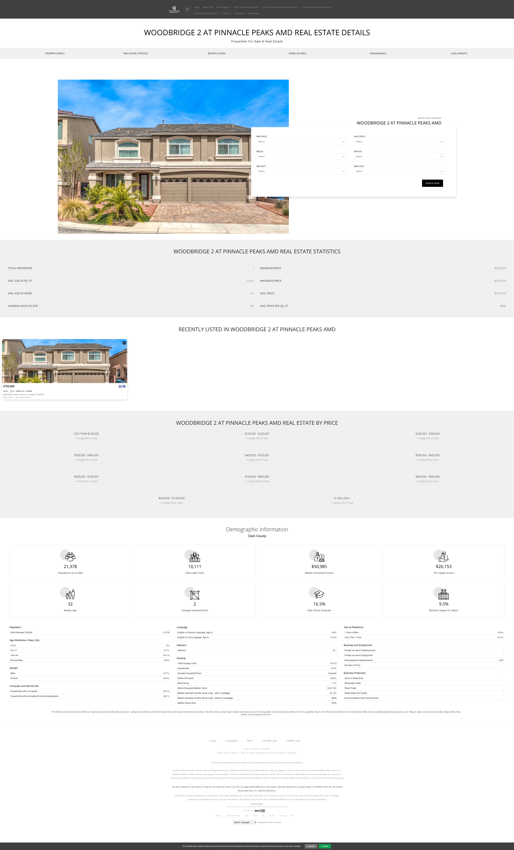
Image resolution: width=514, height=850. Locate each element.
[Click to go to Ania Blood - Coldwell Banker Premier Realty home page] (176, 9)
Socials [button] (226, 13)
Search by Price (297, 53)
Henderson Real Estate (233, 815)
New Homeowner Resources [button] (317, 7)
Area (292, 815)
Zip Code (272, 815)
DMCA (250, 740)
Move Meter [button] (253, 13)
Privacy (212, 740)
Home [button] (197, 7)
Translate (277, 822)
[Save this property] (124, 342)
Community (282, 815)
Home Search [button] (223, 7)
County (255, 815)
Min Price (261, 136)
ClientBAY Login (269, 740)
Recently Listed (216, 53)
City (263, 815)
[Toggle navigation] (187, 9)
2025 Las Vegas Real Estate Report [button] (280, 7)
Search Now (432, 183)
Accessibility (231, 740)
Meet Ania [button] (208, 7)
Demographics (378, 53)
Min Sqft (261, 166)
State (246, 815)
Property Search (55, 53)
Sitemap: (218, 815)
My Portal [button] (239, 13)
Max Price (359, 136)
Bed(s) (259, 151)
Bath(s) (358, 151)
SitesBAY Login (293, 740)
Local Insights (459, 53)
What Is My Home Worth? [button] (246, 7)
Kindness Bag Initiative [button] (205, 13)
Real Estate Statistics (136, 53)
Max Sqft (359, 166)
